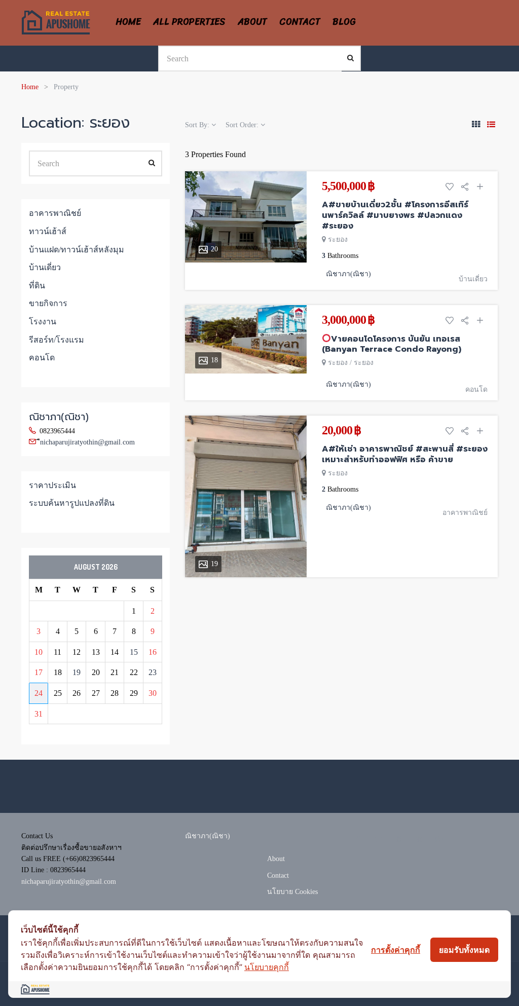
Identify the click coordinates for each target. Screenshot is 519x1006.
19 (76, 672)
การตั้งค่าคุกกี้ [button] (395, 950)
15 (134, 652)
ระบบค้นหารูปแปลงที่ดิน (72, 503)
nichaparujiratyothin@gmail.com (68, 881)
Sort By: (198, 125)
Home (30, 87)
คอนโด (476, 389)
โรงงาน (42, 321)
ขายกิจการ (48, 303)
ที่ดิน (37, 285)
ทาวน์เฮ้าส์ (47, 231)
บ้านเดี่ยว (473, 279)
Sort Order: (243, 125)
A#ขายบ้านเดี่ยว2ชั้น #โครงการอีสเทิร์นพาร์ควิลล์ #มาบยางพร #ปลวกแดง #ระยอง (395, 215)
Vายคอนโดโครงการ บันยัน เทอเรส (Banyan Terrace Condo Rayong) (391, 344)
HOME (128, 22)
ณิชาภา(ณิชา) (59, 416)
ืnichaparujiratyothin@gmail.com (87, 442)
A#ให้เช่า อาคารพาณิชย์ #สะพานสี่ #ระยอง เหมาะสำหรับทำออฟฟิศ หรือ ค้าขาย (405, 454)
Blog (344, 22)
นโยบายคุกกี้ (266, 967)
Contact (299, 22)
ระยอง (338, 239)
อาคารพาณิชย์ (465, 512)
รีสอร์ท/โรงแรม (56, 340)
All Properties (189, 22)
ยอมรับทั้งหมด (464, 950)
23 (153, 672)
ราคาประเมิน (52, 485)
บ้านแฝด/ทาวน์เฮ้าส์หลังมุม (76, 249)
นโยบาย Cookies (292, 892)
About (252, 22)
